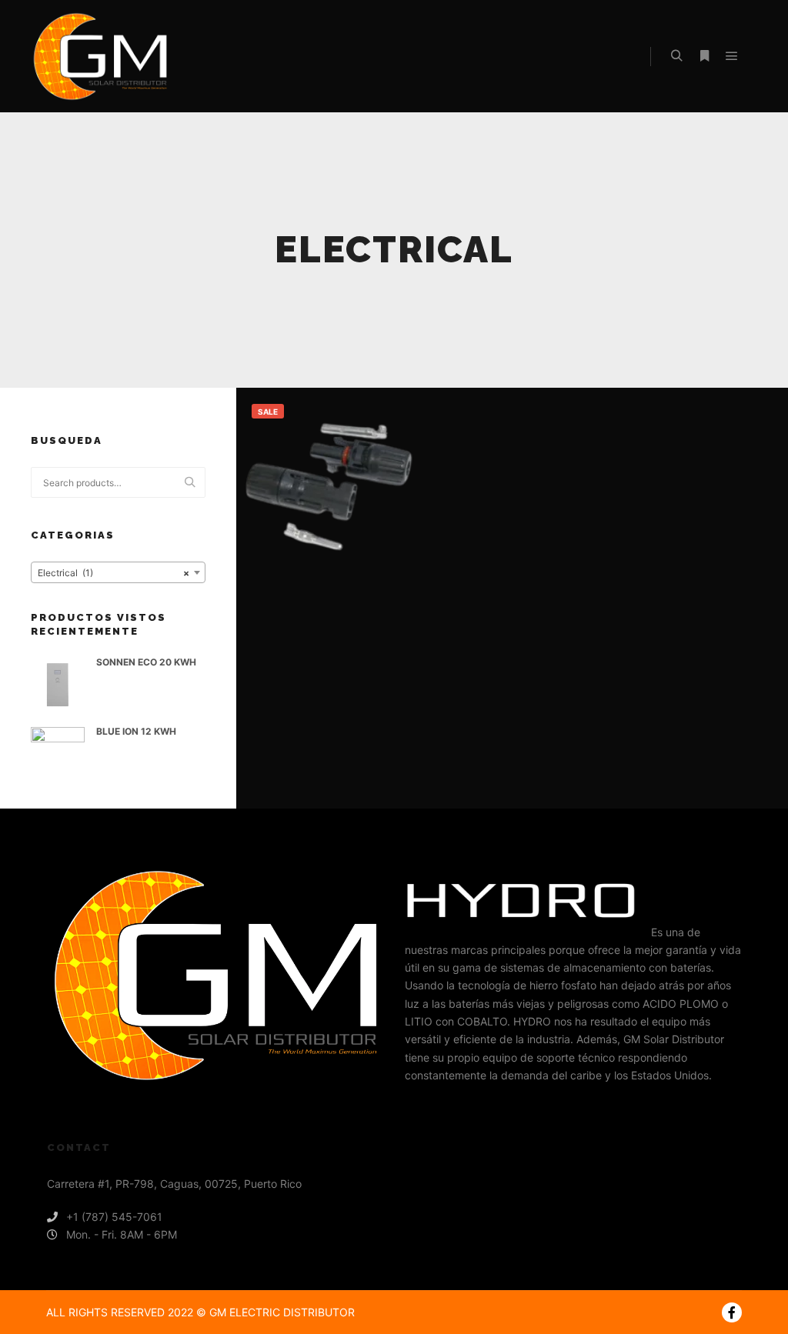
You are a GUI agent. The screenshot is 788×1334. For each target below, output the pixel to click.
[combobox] (118, 572)
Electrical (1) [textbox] (113, 573)
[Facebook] (732, 1312)
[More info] (704, 56)
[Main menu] (732, 56)
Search (193, 483)
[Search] (676, 56)
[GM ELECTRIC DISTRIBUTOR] (100, 56)
